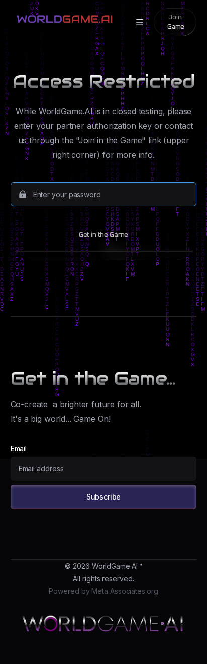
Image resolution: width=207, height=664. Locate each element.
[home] (62, 18)
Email (19, 448)
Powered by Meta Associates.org (103, 591)
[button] (138, 22)
